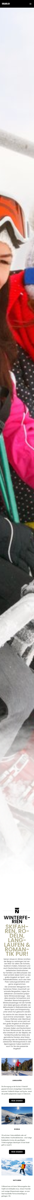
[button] (29, 4)
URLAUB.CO (6, 4)
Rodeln (17, 1129)
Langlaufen (17, 1080)
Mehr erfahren (17, 1101)
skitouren (17, 1180)
